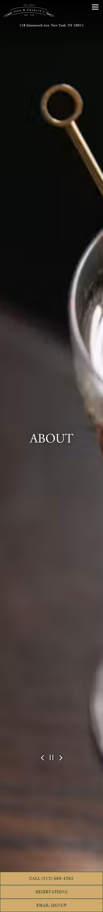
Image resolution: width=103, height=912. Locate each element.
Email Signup (51, 905)
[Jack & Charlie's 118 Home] (29, 10)
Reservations (52, 891)
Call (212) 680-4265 (51, 878)
